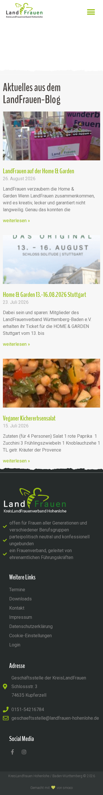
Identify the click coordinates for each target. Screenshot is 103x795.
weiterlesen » (16, 220)
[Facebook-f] (12, 752)
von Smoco (65, 788)
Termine (17, 589)
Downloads (20, 599)
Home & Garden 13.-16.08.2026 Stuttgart (44, 294)
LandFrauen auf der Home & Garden (38, 171)
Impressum (20, 617)
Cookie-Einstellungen (30, 635)
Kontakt (16, 608)
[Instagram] (24, 752)
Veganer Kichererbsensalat (29, 418)
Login (14, 645)
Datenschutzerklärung (31, 626)
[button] (90, 11)
